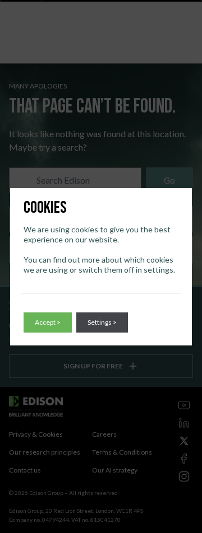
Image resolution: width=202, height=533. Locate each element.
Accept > (48, 322)
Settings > (102, 322)
